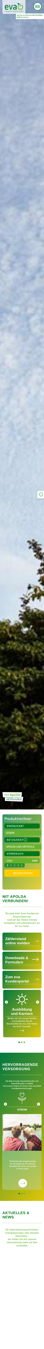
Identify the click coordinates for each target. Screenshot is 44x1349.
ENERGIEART (15, 826)
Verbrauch (15, 853)
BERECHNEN (23, 873)
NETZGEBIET (15, 839)
